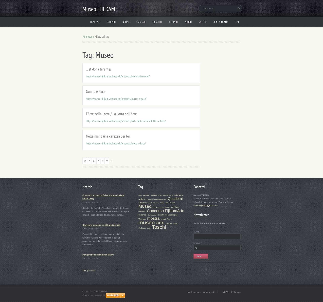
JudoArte (173, 22)
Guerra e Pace (95, 91)
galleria (142, 199)
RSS (226, 292)
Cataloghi (141, 22)
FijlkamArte (143, 203)
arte (160, 222)
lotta (162, 203)
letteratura (178, 195)
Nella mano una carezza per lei (108, 136)
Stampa (237, 292)
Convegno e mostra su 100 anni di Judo (101, 225)
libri (167, 203)
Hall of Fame (154, 203)
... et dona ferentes (99, 69)
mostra (153, 218)
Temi (236, 22)
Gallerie (203, 22)
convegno (157, 207)
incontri (161, 215)
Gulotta (146, 195)
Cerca (238, 8)
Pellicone (142, 228)
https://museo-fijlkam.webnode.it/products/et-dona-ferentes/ (118, 76)
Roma (169, 219)
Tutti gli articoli (89, 271)
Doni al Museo (220, 22)
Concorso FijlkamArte (165, 211)
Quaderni (157, 22)
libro (175, 224)
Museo (144, 206)
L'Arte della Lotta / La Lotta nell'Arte (111, 113)
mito (160, 195)
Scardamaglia (170, 215)
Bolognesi (142, 215)
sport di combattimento (157, 199)
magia (172, 203)
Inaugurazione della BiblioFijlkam (98, 255)
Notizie (126, 22)
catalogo (175, 207)
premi (163, 219)
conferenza (168, 195)
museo (146, 223)
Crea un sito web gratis (93, 295)
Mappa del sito (212, 292)
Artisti (188, 22)
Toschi (159, 227)
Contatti (111, 22)
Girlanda (141, 211)
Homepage (95, 22)
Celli (148, 228)
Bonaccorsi (152, 215)
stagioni (154, 195)
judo (140, 195)
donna (169, 224)
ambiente (166, 207)
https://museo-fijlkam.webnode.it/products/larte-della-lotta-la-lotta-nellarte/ (126, 121)
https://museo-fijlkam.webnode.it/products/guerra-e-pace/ (116, 99)
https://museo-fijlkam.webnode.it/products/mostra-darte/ (116, 143)
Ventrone (142, 219)
